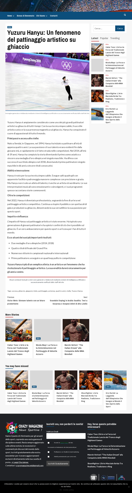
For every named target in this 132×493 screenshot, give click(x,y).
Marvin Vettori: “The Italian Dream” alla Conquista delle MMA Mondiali (74, 349)
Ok (61, 490)
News (9, 15)
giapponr (29, 291)
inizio (36, 291)
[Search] (125, 15)
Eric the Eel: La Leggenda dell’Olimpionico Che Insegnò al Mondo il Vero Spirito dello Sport (114, 115)
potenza (51, 291)
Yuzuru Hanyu (77, 291)
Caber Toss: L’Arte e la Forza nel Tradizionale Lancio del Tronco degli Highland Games (18, 349)
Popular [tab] (104, 38)
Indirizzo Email (52, 432)
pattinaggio (43, 291)
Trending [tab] (115, 38)
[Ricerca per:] (104, 28)
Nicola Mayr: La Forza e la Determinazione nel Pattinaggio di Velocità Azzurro (46, 349)
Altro (9, 27)
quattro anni (61, 291)
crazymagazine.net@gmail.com (29, 465)
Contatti (53, 15)
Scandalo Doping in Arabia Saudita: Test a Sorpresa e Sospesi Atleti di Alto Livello (68, 300)
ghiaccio (21, 291)
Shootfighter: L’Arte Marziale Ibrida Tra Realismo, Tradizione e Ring (115, 97)
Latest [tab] (94, 38)
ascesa (15, 291)
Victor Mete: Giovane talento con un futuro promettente (26, 300)
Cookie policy (68, 490)
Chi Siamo (40, 15)
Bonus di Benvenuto (25, 15)
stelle (68, 291)
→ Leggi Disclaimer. (20, 462)
